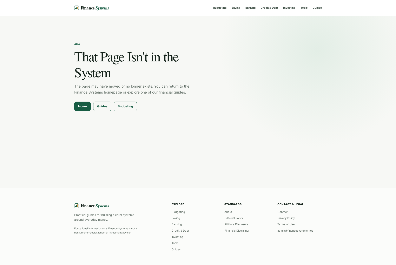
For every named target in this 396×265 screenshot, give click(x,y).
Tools (304, 7)
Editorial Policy (233, 218)
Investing (289, 7)
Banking (250, 7)
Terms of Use (286, 224)
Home (82, 106)
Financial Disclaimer (236, 230)
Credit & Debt (269, 7)
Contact (282, 211)
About (228, 211)
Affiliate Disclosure (236, 224)
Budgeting (219, 7)
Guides (317, 7)
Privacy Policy (286, 218)
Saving (236, 7)
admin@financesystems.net (295, 230)
